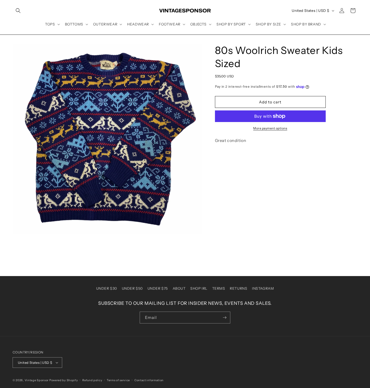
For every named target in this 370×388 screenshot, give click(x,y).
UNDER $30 (106, 288)
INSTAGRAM (263, 288)
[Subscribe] (224, 317)
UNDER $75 (157, 288)
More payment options (270, 128)
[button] (18, 10)
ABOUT (179, 288)
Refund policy (92, 380)
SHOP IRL (198, 288)
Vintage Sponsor (37, 380)
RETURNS (238, 288)
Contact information (149, 380)
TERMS (218, 288)
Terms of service (118, 380)
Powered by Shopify (63, 380)
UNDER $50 (132, 288)
